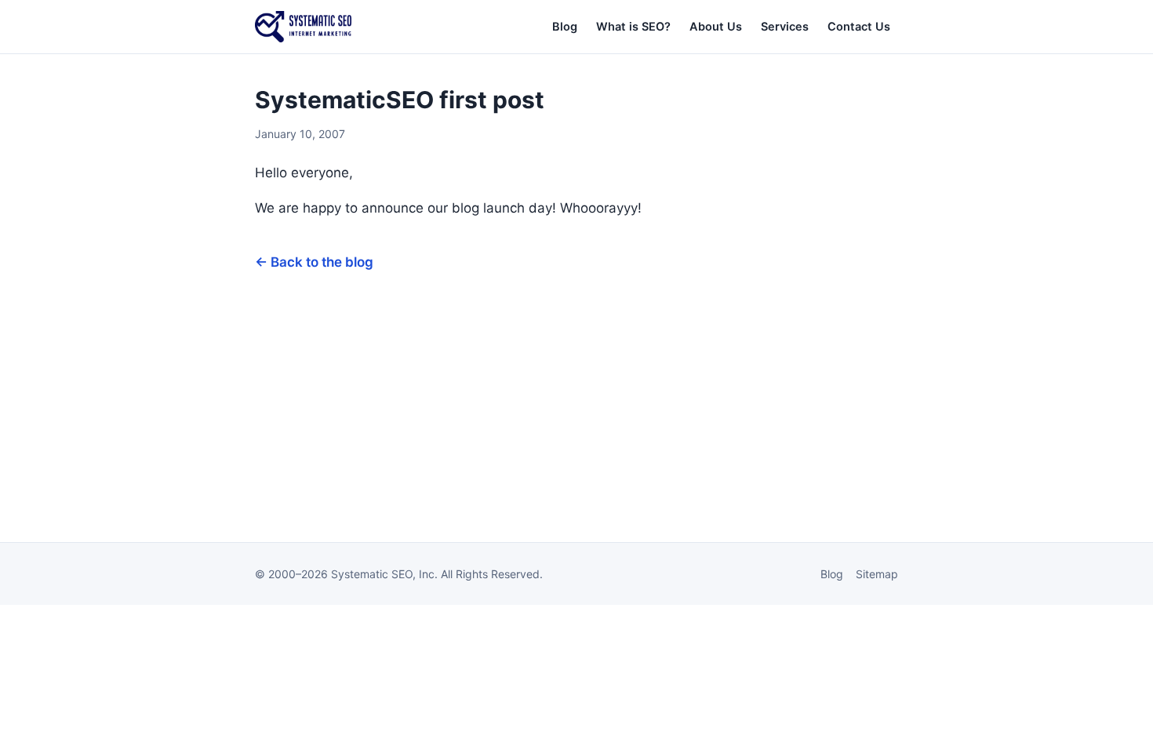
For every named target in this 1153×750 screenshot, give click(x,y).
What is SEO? (633, 27)
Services (785, 27)
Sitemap (877, 574)
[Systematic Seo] (303, 26)
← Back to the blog (314, 262)
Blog (564, 27)
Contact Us (858, 27)
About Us (715, 27)
